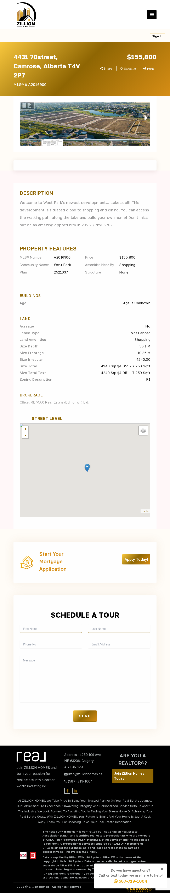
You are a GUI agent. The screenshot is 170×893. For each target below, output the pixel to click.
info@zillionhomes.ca (85, 774)
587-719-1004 (132, 880)
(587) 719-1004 (80, 781)
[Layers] (143, 430)
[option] (85, 120)
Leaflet (145, 511)
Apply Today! (136, 559)
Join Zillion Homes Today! (129, 775)
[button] (23, 118)
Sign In (157, 36)
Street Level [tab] (47, 418)
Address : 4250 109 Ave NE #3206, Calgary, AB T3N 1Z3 (82, 761)
